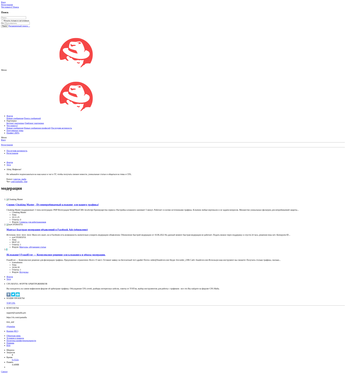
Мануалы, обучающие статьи (32, 247)
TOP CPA (10, 303)
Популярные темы (14, 130)
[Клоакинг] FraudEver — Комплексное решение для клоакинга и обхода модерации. (56, 254)
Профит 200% (12, 133)
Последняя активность (61, 128)
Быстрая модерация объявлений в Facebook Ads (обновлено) (47, 229)
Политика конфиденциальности (21, 340)
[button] (4, 70)
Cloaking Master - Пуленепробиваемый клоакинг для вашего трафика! (52, 204)
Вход (3, 140)
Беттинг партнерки (15, 123)
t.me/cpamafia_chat (19, 181)
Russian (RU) (12, 331)
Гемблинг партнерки (34, 123)
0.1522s (15, 360)
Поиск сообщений (32, 118)
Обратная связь (13, 336)
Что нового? (12, 125)
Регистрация (7, 145)
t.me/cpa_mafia (19, 179)
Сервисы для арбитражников (32, 222)
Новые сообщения (14, 118)
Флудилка (23, 272)
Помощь (10, 343)
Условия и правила (15, 338)
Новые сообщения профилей (37, 128)
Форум (9, 116)
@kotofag (10, 326)
